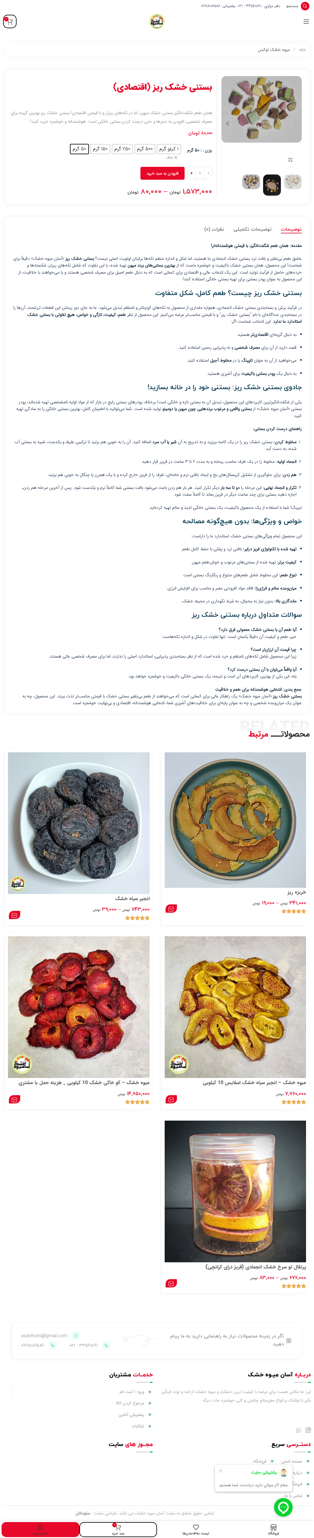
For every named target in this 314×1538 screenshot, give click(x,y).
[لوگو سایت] (157, 21)
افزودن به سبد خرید (162, 173)
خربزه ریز (297, 892)
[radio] (169, 149)
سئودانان (82, 1513)
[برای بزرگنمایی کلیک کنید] (290, 160)
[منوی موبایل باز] (306, 21)
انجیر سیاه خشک (132, 899)
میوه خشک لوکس (274, 49)
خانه (302, 49)
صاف (169, 157)
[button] (295, 123)
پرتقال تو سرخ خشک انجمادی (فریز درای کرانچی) (255, 1267)
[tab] (291, 229)
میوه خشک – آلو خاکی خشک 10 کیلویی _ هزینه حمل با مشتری (84, 1083)
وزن (208, 150)
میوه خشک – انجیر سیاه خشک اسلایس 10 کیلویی (254, 1083)
